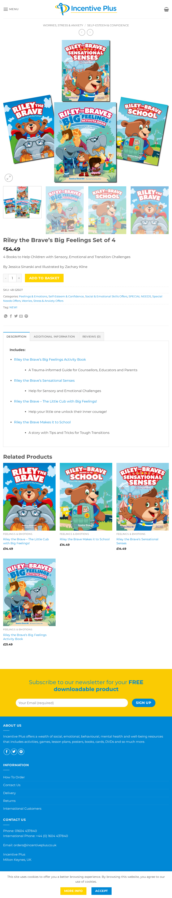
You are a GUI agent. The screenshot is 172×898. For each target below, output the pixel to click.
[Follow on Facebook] (7, 751)
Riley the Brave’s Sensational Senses (44, 381)
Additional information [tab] (54, 336)
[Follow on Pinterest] (21, 751)
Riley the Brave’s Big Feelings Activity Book (50, 360)
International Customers (22, 809)
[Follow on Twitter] (14, 751)
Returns (9, 801)
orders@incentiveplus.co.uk (35, 845)
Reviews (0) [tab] (91, 336)
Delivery (9, 793)
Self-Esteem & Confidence (108, 25)
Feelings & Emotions (33, 296)
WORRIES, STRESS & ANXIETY (63, 25)
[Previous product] (90, 32)
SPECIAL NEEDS (140, 296)
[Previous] (12, 111)
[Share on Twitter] (16, 316)
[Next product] (82, 32)
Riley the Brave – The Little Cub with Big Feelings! (55, 401)
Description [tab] (16, 336)
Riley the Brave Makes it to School (42, 422)
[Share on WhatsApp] (5, 316)
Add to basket (44, 278)
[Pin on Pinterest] (26, 316)
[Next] (160, 111)
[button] (11, 9)
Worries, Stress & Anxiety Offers (42, 300)
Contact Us (11, 785)
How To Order (14, 777)
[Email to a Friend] (21, 316)
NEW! (13, 307)
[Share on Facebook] (11, 316)
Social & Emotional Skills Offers (106, 296)
